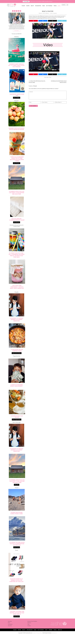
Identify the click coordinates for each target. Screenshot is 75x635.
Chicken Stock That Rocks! (17, 416)
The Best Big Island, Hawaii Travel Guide (16, 513)
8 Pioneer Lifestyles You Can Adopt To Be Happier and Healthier (16, 193)
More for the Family (16, 353)
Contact (34, 632)
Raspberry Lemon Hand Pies (17, 95)
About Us (29, 622)
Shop (28, 624)
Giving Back (10, 624)
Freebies (29, 625)
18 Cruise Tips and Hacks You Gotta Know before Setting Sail (17, 544)
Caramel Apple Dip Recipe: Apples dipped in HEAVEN (16, 129)
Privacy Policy (39, 632)
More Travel (16, 547)
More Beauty (16, 222)
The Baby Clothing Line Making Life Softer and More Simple (17, 613)
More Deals (16, 616)
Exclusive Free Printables (32, 621)
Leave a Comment (53, 13)
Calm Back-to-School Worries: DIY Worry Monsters (16, 320)
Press (9, 622)
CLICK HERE (26, 1)
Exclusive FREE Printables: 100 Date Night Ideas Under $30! (17, 287)
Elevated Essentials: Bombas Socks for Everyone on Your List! (16, 580)
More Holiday (16, 97)
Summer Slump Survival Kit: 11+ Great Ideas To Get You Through (16, 65)
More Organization (17, 419)
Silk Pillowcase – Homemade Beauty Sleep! (17, 219)
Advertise (10, 625)
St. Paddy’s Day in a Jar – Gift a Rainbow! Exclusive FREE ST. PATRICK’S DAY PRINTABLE (16, 255)
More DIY (17, 484)
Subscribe (10, 621)
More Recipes (16, 163)
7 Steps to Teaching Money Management (16, 385)
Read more (16, 30)
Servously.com (54, 632)
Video (50, 77)
